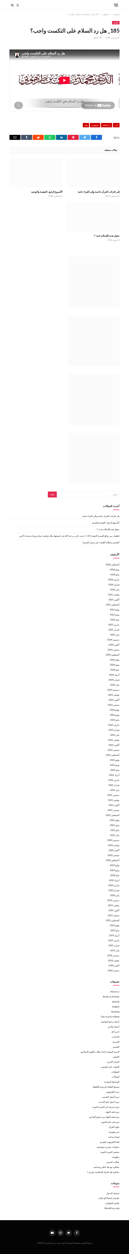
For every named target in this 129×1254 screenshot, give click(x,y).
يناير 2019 (114, 950)
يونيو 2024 (114, 664)
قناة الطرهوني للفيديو (109, 1142)
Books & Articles (111, 996)
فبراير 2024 (113, 679)
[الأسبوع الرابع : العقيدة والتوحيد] (35, 172)
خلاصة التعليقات (112, 1203)
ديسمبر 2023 (113, 689)
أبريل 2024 (114, 674)
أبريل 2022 (114, 775)
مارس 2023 (113, 724)
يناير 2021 (114, 835)
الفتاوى (115, 22)
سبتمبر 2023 (113, 704)
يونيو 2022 (114, 765)
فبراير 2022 (113, 785)
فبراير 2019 (113, 945)
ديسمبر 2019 (113, 900)
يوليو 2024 (114, 659)
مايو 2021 (114, 830)
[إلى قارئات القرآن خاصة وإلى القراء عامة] (93, 172)
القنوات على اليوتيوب (109, 1066)
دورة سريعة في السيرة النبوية (106, 1107)
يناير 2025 (114, 634)
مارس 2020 (113, 885)
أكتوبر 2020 (114, 850)
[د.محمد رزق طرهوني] (64, 5)
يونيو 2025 (114, 614)
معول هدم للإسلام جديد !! (107, 235)
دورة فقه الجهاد (112, 1112)
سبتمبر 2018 (113, 970)
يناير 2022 (114, 790)
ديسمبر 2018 (113, 955)
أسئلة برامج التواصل (110, 1021)
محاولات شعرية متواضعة (108, 1147)
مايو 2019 (114, 930)
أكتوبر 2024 (114, 644)
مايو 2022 (114, 770)
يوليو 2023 (114, 709)
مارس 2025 (113, 624)
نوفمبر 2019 (113, 905)
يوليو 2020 (114, 865)
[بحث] (12, 5)
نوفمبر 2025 (113, 594)
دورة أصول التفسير (110, 1096)
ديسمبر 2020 (113, 840)
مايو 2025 (114, 619)
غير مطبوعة (114, 1132)
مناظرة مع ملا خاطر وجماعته (106, 1167)
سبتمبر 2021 (113, 810)
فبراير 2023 (113, 729)
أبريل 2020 (114, 880)
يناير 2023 (114, 735)
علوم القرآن (114, 1127)
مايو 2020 (114, 875)
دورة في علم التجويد (110, 1122)
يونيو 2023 (114, 714)
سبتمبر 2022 (113, 750)
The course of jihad (110, 1016)
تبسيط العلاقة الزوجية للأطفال (105, 1086)
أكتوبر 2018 (114, 965)
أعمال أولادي (113, 1026)
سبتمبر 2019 (113, 915)
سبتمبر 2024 (113, 649)
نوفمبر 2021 (113, 800)
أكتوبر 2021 (114, 805)
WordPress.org (111, 1208)
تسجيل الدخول (112, 1193)
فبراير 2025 (113, 629)
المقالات (115, 1076)
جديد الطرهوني (112, 1091)
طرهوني (95, 125)
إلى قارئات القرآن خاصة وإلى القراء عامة (99, 191)
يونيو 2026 (114, 569)
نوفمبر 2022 (113, 740)
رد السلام (107, 125)
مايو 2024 (114, 669)
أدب (116, 125)
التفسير (116, 1046)
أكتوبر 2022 (114, 745)
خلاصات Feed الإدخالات (108, 1198)
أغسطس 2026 (112, 564)
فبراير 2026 (113, 584)
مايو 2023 (114, 719)
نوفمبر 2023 (113, 694)
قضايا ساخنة (113, 1137)
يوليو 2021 (114, 820)
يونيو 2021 (114, 825)
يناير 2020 (114, 895)
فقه (85, 125)
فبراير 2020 (113, 890)
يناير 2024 (114, 684)
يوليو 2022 (114, 760)
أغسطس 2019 (112, 920)
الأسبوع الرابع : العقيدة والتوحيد (46, 191)
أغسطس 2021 (112, 815)
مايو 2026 (114, 574)
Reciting (115, 1011)
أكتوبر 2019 (114, 910)
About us (114, 991)
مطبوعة (115, 1157)
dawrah (115, 1001)
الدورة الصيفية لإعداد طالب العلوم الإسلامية (99, 1051)
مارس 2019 (113, 940)
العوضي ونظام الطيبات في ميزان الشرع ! (100, 542)
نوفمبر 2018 (113, 960)
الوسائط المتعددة (111, 1081)
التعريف (115, 1041)
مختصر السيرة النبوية (109, 1152)
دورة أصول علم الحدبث (108, 1102)
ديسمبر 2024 (113, 639)
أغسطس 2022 (112, 755)
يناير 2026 (114, 589)
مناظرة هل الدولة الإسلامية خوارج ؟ (103, 1172)
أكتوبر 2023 (114, 699)
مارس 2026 (113, 579)
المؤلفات (115, 1071)
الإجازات (115, 1036)
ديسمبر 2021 (113, 795)
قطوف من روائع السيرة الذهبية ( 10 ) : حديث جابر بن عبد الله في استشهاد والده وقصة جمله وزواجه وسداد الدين (69, 535)
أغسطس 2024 (112, 654)
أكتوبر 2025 (114, 599)
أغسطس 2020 (112, 860)
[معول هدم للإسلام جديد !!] (93, 216)
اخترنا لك (115, 1031)
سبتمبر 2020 (113, 855)
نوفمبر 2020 (113, 845)
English (115, 1006)
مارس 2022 (113, 780)
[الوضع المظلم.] (18, 5)
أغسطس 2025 (112, 604)
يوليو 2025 (114, 609)
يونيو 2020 (114, 870)
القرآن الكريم (113, 1061)
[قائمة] (116, 5)
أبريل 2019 (114, 935)
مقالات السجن (112, 1162)
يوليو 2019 (114, 925)
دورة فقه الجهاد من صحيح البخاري (104, 1117)
